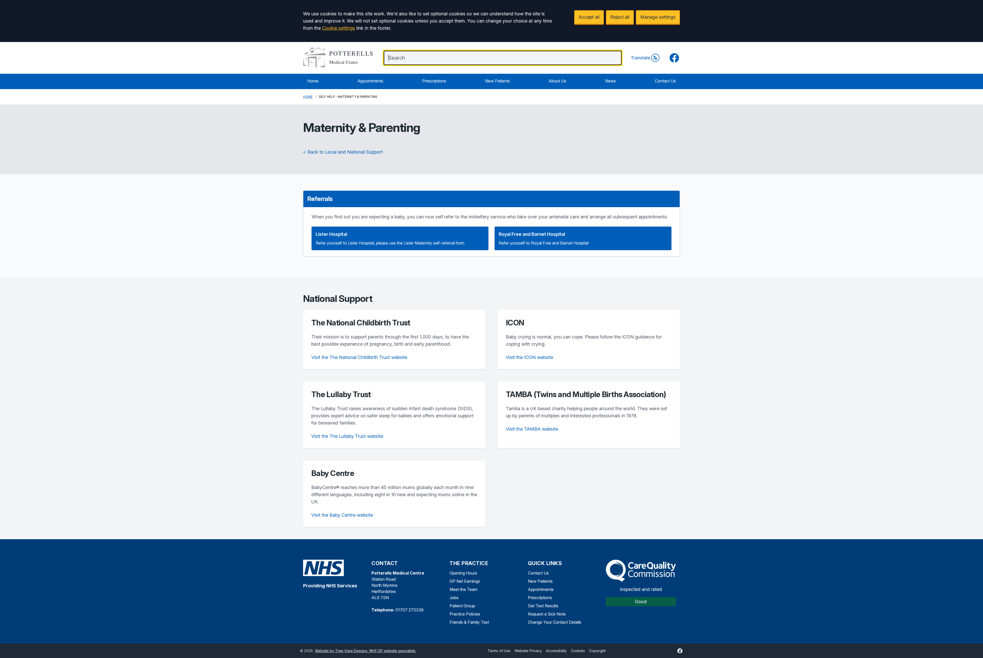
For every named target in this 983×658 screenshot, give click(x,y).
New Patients (497, 80)
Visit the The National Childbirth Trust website (359, 357)
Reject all (619, 17)
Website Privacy (528, 651)
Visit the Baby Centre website (342, 515)
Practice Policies (465, 614)
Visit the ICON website (529, 357)
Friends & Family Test (469, 622)
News (610, 80)
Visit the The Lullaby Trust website (347, 436)
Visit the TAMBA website (532, 429)
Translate (640, 57)
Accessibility (556, 651)
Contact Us (665, 80)
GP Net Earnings (465, 581)
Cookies (578, 651)
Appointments (370, 80)
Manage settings (658, 17)
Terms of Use (499, 651)
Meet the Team (463, 589)
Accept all (589, 17)
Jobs (454, 597)
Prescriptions (434, 80)
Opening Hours (463, 573)
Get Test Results (543, 605)
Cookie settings (338, 28)
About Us (557, 80)
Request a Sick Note (547, 614)
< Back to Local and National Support (343, 152)
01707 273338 (410, 609)
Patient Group (462, 605)
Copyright (597, 651)
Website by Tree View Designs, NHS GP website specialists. (365, 651)
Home (312, 80)
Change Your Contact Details (554, 622)
